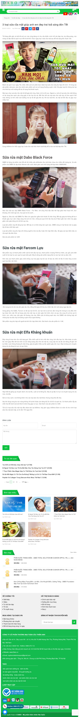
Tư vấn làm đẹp (8, 604)
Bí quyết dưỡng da (25, 672)
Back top (69, 572)
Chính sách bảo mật (48, 599)
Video (5, 602)
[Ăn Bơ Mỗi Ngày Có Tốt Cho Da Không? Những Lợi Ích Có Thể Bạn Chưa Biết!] (13, 529)
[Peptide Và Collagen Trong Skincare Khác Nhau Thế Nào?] (39, 529)
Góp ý (44, 609)
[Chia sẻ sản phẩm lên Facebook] (37, 28)
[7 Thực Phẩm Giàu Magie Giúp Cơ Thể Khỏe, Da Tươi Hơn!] (65, 504)
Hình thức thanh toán (49, 607)
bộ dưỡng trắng (8, 675)
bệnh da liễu (24, 669)
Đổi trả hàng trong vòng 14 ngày (14, 626)
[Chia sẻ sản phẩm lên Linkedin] (23, 28)
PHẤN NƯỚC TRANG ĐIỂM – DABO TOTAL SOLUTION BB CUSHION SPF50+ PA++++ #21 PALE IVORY (43, 571)
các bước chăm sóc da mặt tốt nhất (14, 681)
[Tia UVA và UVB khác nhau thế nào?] (13, 504)
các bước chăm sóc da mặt (28, 678)
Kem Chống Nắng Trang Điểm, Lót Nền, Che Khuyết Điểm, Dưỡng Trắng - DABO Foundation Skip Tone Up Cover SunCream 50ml (44, 583)
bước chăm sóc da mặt (10, 678)
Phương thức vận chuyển (11, 621)
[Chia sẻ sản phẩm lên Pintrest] (26, 28)
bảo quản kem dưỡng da (11, 669)
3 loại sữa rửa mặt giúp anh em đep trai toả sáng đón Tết (35, 24)
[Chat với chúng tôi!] (4, 712)
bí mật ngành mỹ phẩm (10, 672)
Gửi (6, 448)
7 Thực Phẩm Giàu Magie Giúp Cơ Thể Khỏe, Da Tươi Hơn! (22, 471)
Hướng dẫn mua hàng (49, 602)
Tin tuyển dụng (8, 609)
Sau (26, 482)
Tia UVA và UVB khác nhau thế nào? (14, 465)
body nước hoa (19, 675)
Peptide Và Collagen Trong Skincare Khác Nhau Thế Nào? (21, 477)
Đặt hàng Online (8, 619)
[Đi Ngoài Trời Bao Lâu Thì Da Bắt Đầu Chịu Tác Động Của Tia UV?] (39, 504)
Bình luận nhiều (10, 492)
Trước (7, 482)
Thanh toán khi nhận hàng (12, 624)
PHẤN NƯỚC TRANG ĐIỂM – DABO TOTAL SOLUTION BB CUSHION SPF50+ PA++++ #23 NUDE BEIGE (43, 559)
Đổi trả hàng (46, 604)
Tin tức (5, 607)
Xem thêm (73, 552)
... (19, 482)
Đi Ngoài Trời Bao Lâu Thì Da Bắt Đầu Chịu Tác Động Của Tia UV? (24, 468)
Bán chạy (7, 552)
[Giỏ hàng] (73, 10)
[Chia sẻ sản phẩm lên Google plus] (34, 28)
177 (23, 482)
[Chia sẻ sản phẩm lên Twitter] (30, 28)
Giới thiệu (6, 599)
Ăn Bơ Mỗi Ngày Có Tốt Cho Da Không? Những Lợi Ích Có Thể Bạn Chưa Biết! (28, 474)
